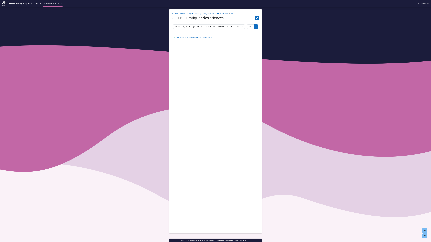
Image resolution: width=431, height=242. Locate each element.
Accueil (175, 13)
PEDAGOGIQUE (186, 13)
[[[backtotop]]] (424, 230)
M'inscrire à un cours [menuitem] (53, 3)
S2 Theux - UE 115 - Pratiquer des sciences (194, 37)
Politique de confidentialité (224, 240)
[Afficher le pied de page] (424, 235)
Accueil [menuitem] (39, 3)
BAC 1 (233, 13)
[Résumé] (214, 37)
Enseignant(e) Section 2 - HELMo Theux (211, 13)
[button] (21, 3)
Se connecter (423, 3)
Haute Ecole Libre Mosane (190, 240)
